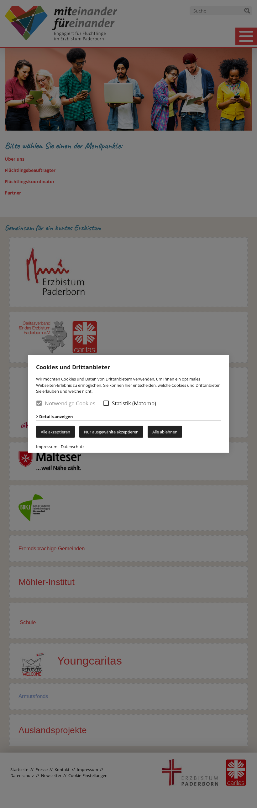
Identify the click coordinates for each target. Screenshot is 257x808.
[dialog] (128, 404)
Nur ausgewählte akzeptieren (111, 432)
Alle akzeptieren (55, 432)
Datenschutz (72, 446)
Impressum (46, 446)
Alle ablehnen (164, 432)
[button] (106, 403)
